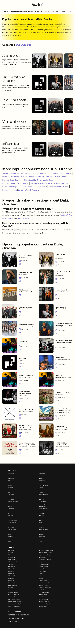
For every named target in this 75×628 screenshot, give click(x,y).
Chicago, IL (11, 555)
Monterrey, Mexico (12, 597)
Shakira (41, 518)
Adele (9, 492)
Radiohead (41, 513)
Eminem (10, 476)
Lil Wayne (41, 478)
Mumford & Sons (43, 508)
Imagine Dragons (12, 520)
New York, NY (11, 550)
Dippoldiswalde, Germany (58, 187)
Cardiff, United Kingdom (14, 599)
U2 (8, 513)
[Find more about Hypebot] (37, 4)
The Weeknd (11, 511)
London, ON (11, 573)
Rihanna (10, 504)
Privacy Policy (13, 621)
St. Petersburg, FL (12, 562)
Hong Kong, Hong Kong (44, 592)
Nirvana (41, 487)
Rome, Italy (41, 578)
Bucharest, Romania (44, 583)
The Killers (41, 515)
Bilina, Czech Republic (11, 187)
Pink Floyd (41, 499)
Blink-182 (41, 520)
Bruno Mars (11, 478)
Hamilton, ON (11, 566)
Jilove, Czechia (41, 187)
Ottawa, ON (11, 578)
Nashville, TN (11, 559)
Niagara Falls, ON (12, 585)
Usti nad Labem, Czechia (40, 183)
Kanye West (11, 539)
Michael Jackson (12, 527)
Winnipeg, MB (11, 564)
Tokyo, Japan (42, 597)
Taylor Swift (11, 473)
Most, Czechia (27, 187)
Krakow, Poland (43, 580)
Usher (9, 534)
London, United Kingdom (14, 601)
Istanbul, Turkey (43, 590)
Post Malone (42, 476)
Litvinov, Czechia (60, 177)
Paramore (10, 536)
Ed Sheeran (11, 490)
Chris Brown (42, 480)
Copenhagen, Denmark (45, 559)
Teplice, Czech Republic (62, 173)
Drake (9, 480)
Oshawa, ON (11, 576)
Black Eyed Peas (43, 525)
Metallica (10, 515)
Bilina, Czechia (30, 180)
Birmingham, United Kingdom (46, 550)
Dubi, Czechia (23, 44)
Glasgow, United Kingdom (45, 552)
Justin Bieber (11, 497)
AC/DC (41, 492)
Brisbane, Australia (44, 601)
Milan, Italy (41, 573)
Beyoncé (10, 506)
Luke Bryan (42, 527)
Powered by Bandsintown (18, 615)
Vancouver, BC (11, 583)
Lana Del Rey (42, 483)
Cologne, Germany (43, 562)
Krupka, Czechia (23, 173)
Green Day (10, 518)
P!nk (9, 532)
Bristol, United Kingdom (14, 606)
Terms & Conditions (16, 618)
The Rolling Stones (43, 529)
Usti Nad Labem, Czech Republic (15, 183)
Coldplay (10, 485)
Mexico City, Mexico (13, 592)
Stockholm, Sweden (44, 585)
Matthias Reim (23, 218)
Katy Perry (10, 483)
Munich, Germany (43, 566)
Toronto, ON (11, 580)
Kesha (40, 522)
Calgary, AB (11, 569)
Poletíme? (64, 215)
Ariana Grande (12, 522)
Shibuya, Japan (43, 594)
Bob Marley (42, 536)
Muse (40, 541)
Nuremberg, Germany (44, 564)
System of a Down (43, 494)
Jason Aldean (42, 539)
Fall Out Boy (42, 504)
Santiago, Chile (42, 606)
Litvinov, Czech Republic (12, 180)
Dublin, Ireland (42, 571)
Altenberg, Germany (44, 177)
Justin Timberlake (43, 485)
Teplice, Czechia (9, 173)
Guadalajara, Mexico (13, 594)
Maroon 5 (10, 487)
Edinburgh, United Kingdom (15, 604)
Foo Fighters (42, 490)
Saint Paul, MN (12, 557)
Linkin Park (11, 499)
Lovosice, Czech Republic (28, 190)
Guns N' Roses (42, 506)
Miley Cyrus (42, 473)
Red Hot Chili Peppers (13, 501)
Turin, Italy (41, 576)
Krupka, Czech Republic (41, 173)
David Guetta (42, 501)
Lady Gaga (11, 494)
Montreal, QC (11, 587)
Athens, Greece (43, 569)
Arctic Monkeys (43, 497)
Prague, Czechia (43, 557)
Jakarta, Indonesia (43, 599)
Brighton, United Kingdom (45, 555)
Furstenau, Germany (10, 177)
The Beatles (11, 508)
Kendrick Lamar (12, 529)
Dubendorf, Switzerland (45, 587)
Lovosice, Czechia (9, 190)
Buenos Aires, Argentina (45, 604)
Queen (9, 541)
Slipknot (41, 534)
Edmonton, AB (11, 590)
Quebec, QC (11, 571)
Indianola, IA (11, 552)
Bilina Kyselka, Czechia (46, 180)
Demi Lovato (42, 511)
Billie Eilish (10, 525)
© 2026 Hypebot (14, 612)
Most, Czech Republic (60, 183)
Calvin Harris (42, 532)
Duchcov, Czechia (27, 177)
